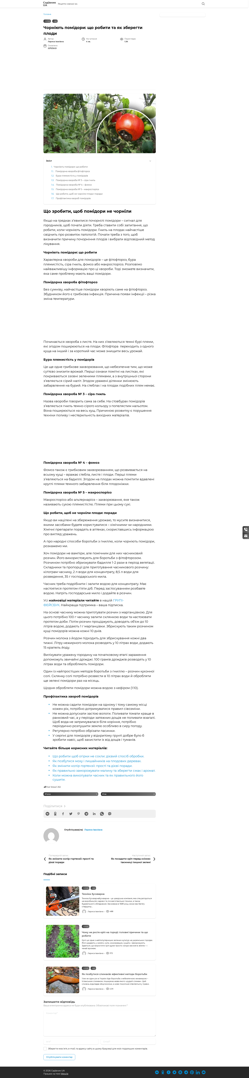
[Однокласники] (55, 814)
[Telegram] (86, 814)
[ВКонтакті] (47, 814)
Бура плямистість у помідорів (72, 175)
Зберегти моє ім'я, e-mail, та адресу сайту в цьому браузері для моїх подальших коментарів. (98, 1048)
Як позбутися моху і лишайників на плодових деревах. (97, 761)
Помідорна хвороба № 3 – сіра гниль (75, 180)
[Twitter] (71, 814)
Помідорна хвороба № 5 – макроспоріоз (77, 189)
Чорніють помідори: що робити (71, 166)
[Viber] (110, 814)
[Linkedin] (94, 814)
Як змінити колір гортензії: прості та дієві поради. (92, 766)
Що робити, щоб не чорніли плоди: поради (79, 194)
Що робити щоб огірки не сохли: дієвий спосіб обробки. (98, 756)
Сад (55, 21)
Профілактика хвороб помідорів (73, 198)
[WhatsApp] (102, 814)
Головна (47, 14)
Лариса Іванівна (93, 829)
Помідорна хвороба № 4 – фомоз (74, 184)
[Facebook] (63, 814)
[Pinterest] (79, 814)
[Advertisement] (99, 70)
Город (47, 21)
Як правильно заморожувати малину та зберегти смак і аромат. (104, 770)
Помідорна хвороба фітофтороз (72, 171)
